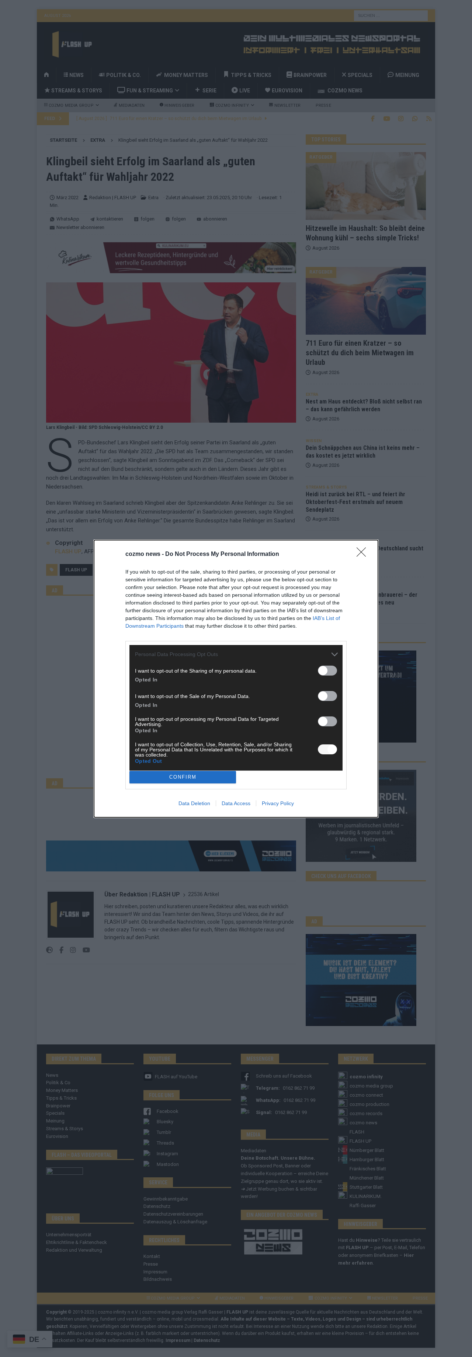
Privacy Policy (278, 803)
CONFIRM (183, 777)
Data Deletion (194, 803)
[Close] (364, 554)
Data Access (236, 803)
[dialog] (236, 678)
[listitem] (236, 654)
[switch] (327, 671)
